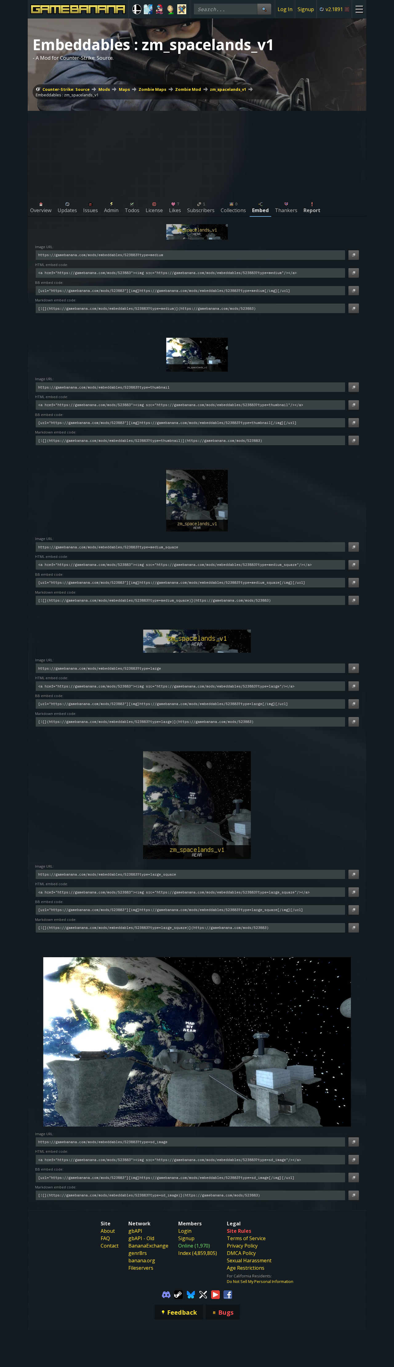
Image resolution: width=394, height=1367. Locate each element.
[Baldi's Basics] (170, 9)
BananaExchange (148, 1245)
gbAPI (135, 1231)
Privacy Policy (242, 1245)
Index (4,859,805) (197, 1253)
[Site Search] (264, 9)
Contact (110, 1245)
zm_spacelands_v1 (228, 89)
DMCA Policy (241, 1253)
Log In (285, 9)
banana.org (141, 1260)
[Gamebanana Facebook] (228, 1294)
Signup (306, 9)
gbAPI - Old (141, 1238)
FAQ (105, 1238)
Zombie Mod (188, 89)
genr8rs (137, 1253)
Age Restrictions (245, 1267)
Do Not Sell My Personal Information (260, 1281)
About (108, 1231)
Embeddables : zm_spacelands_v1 (67, 95)
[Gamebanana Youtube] (215, 1294)
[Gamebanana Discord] (166, 1294)
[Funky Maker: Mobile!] (181, 9)
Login (184, 1231)
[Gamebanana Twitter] (203, 1294)
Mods (104, 89)
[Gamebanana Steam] (178, 1294)
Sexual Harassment (249, 1260)
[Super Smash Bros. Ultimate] (137, 9)
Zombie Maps (152, 89)
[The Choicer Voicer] (148, 9)
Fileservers (140, 1267)
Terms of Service (246, 1238)
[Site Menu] (359, 9)
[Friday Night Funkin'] (159, 9)
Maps (124, 89)
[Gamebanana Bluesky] (191, 1294)
